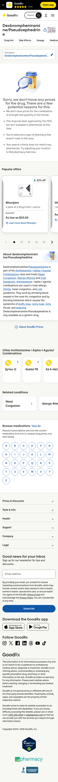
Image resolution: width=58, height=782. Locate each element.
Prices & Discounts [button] (13, 501)
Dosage (40, 40)
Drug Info (8, 40)
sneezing (21, 307)
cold (39, 289)
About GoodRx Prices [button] (31, 327)
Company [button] (7, 536)
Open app (48, 4)
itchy (48, 304)
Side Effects (25, 40)
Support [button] (6, 527)
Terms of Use (33, 594)
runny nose (38, 304)
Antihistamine (24, 281)
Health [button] (6, 518)
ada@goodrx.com (34, 715)
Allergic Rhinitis (26, 278)
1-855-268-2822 (15, 715)
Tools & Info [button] (9, 509)
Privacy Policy (26, 597)
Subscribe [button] (39, 609)
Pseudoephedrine (38, 267)
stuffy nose (24, 304)
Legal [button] (5, 545)
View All (36, 426)
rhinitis (7, 289)
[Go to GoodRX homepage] (10, 15)
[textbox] (29, 574)
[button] (3, 5)
